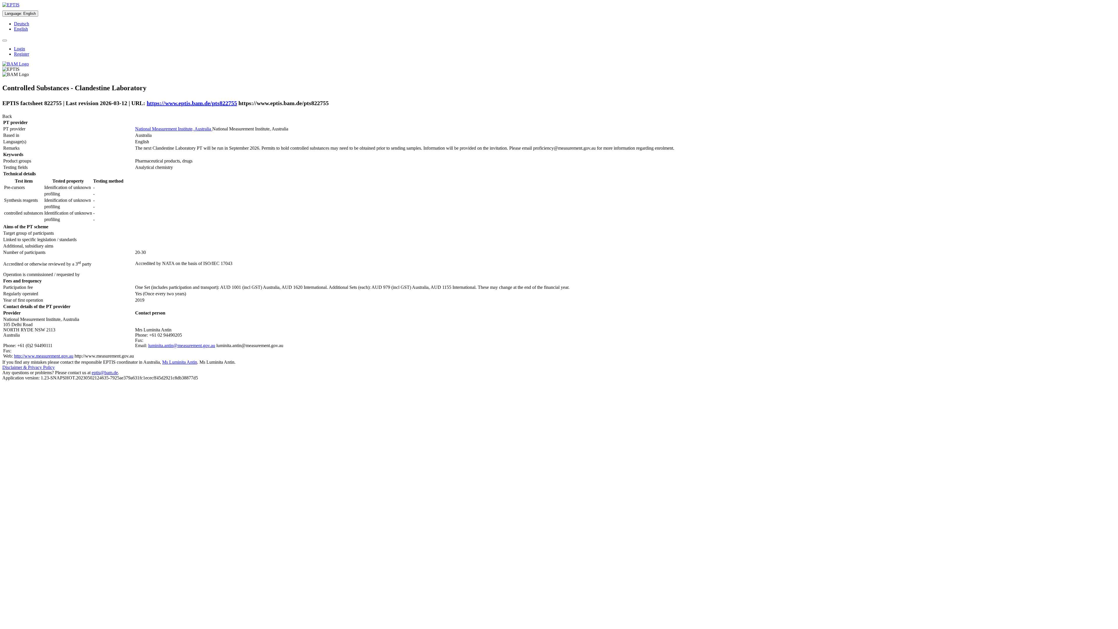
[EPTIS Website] (11, 4)
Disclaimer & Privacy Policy (28, 367)
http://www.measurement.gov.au (43, 356)
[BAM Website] (15, 63)
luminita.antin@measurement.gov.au (181, 345)
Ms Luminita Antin (179, 362)
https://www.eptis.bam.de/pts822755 (192, 103)
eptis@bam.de (105, 372)
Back (7, 116)
